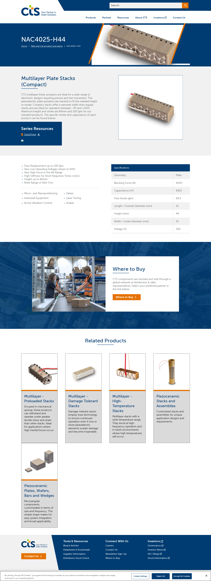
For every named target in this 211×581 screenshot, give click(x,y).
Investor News (155, 549)
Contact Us (31, 556)
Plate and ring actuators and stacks (47, 46)
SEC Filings (153, 554)
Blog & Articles (71, 545)
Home (24, 46)
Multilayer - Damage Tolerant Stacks (83, 401)
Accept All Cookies (182, 576)
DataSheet (30, 134)
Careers (110, 545)
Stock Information (157, 558)
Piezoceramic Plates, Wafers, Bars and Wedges (39, 491)
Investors (154, 541)
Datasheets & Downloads (76, 549)
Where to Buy (124, 297)
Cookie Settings (140, 576)
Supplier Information (74, 554)
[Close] (206, 576)
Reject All (161, 576)
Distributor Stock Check (76, 558)
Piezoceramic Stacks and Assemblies (168, 401)
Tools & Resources (75, 541)
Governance (154, 545)
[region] (105, 576)
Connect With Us (117, 541)
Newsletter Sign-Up (116, 554)
